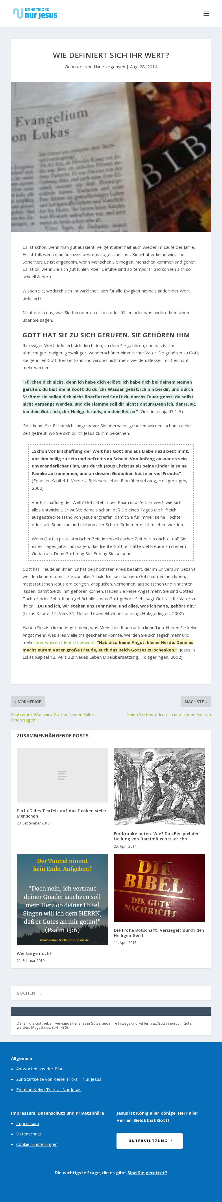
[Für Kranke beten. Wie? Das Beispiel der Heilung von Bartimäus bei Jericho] (159, 786)
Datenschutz (28, 1134)
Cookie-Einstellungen (37, 1144)
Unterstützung (148, 1140)
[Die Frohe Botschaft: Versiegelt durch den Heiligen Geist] (159, 888)
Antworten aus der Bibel (40, 1069)
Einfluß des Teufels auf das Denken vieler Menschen (62, 813)
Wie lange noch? (34, 953)
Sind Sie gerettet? (147, 1172)
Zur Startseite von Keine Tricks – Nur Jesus (58, 1079)
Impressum (27, 1123)
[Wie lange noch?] (62, 899)
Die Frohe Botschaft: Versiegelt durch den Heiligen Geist (159, 932)
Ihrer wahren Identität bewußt (64, 642)
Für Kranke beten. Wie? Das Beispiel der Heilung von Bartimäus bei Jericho (156, 836)
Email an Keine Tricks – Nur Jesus (49, 1089)
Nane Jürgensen (109, 66)
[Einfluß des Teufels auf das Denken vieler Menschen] (62, 775)
